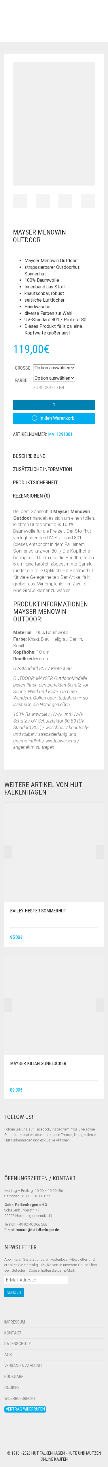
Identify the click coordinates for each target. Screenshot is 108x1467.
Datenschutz (17, 1343)
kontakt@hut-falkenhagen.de (37, 1230)
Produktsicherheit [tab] (35, 482)
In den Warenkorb (57, 418)
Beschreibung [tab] (29, 456)
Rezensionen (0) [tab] (31, 496)
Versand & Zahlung (23, 1365)
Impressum (14, 1322)
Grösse (22, 368)
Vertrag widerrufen (25, 1409)
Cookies (12, 1387)
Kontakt (13, 1333)
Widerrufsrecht (20, 1398)
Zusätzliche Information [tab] (42, 469)
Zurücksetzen (48, 387)
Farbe (21, 380)
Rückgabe (13, 1376)
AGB (8, 1354)
